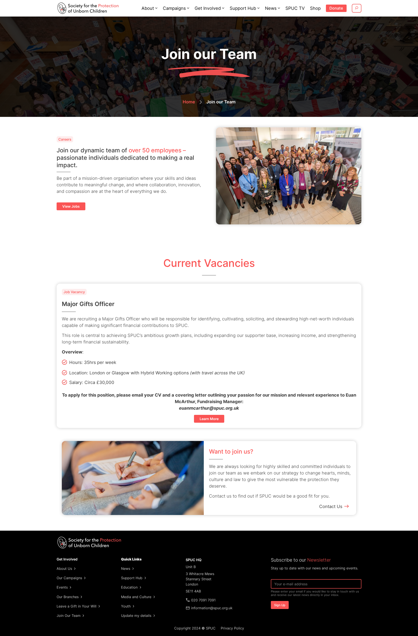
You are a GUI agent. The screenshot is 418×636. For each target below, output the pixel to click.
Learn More (209, 419)
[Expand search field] (356, 8)
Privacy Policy (232, 628)
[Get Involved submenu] (223, 8)
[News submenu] (279, 8)
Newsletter (319, 560)
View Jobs (71, 206)
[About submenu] (156, 8)
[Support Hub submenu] (258, 8)
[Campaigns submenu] (188, 8)
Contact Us (330, 506)
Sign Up (279, 605)
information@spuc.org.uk (212, 608)
